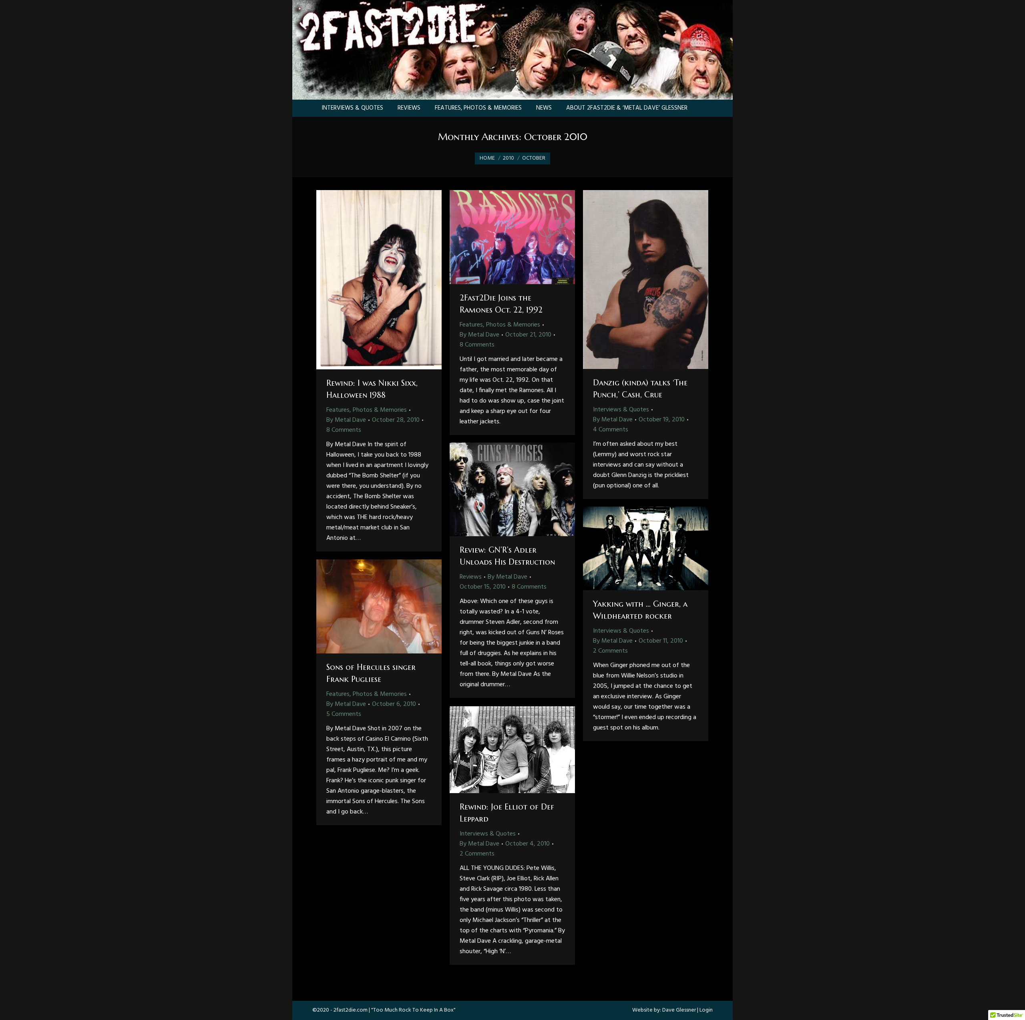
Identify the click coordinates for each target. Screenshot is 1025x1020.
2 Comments (610, 651)
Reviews (471, 577)
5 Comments (343, 714)
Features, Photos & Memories (366, 410)
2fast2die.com (351, 1010)
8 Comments (343, 430)
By (346, 420)
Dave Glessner (679, 1010)
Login (706, 1010)
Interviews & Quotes (621, 410)
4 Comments (610, 430)
